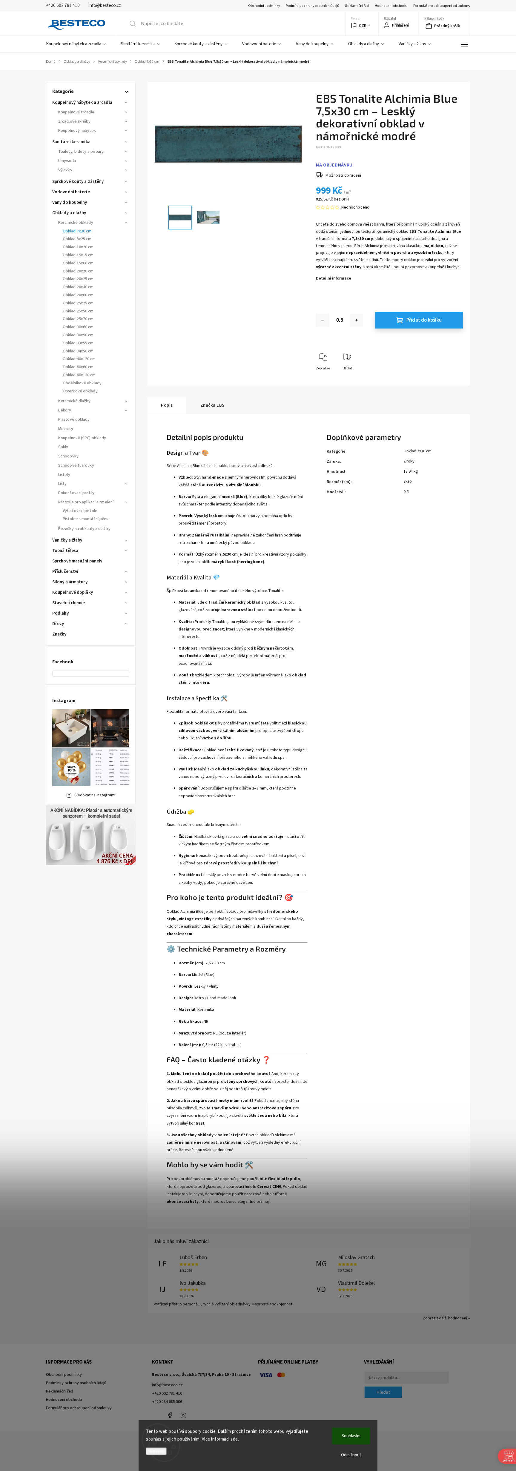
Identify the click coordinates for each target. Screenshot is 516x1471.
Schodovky (68, 456)
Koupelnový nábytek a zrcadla (82, 102)
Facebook (169, 1415)
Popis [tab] (167, 405)
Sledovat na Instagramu (95, 795)
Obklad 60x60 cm (78, 367)
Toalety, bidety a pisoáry (81, 152)
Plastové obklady (74, 420)
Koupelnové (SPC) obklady (82, 438)
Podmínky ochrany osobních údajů (312, 5)
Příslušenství (65, 571)
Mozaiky (65, 429)
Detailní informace (333, 278)
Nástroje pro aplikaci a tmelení (85, 502)
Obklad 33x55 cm (78, 343)
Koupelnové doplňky (72, 592)
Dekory (64, 410)
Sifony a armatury (69, 582)
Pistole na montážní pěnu (85, 519)
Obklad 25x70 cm (78, 319)
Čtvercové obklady (80, 391)
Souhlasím (351, 1436)
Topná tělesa (65, 551)
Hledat (383, 1392)
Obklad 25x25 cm (78, 303)
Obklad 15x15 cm (78, 255)
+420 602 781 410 (167, 1393)
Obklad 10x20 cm (78, 247)
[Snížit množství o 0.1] (322, 320)
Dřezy (58, 624)
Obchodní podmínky (264, 5)
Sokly (63, 447)
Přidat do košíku (424, 320)
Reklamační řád (357, 5)
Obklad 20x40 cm (78, 287)
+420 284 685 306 (167, 1402)
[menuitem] (79, 44)
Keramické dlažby (74, 401)
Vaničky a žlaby (67, 540)
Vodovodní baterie (71, 192)
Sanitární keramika (71, 142)
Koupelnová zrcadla (76, 112)
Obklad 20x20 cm (78, 271)
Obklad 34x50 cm (78, 351)
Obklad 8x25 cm (77, 239)
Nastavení (156, 1451)
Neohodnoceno (355, 207)
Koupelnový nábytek (77, 131)
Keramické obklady (75, 223)
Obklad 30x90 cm (78, 335)
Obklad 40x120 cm (79, 359)
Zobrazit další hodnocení (445, 1318)
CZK (362, 25)
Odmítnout (351, 1455)
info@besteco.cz (167, 1385)
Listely (64, 475)
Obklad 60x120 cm (79, 375)
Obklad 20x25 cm (78, 279)
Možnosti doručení (343, 175)
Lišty (62, 484)
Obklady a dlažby (69, 213)
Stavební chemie (68, 603)
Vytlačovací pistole (80, 511)
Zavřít (453, 378)
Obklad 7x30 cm (77, 231)
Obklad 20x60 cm (78, 295)
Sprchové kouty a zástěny (78, 181)
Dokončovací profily (76, 493)
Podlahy (60, 613)
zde (234, 1439)
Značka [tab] (212, 405)
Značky (59, 634)
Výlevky (65, 170)
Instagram (183, 1415)
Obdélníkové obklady (82, 383)
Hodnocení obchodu (391, 5)
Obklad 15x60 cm (78, 263)
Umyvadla (67, 161)
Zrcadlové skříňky (74, 121)
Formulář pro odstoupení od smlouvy (441, 5)
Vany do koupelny (69, 202)
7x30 (407, 482)
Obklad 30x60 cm (78, 327)
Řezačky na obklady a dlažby (84, 529)
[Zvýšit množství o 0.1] (356, 320)
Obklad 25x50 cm (78, 311)
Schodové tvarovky (76, 465)
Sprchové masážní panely (77, 561)
